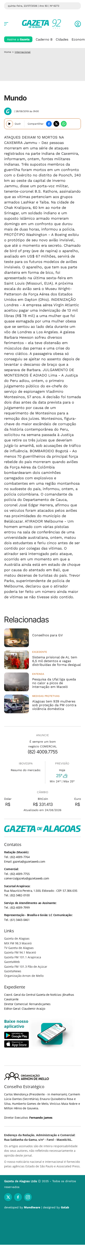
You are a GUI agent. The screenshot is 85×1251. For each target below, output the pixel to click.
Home (7, 52)
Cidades (62, 39)
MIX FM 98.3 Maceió (18, 943)
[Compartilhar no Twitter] (56, 124)
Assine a (18, 39)
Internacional (23, 52)
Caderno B (44, 39)
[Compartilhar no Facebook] (49, 124)
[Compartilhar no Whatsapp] (64, 124)
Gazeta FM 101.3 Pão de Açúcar (25, 967)
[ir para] (52, 1034)
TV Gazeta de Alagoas (19, 948)
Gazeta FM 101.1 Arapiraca (22, 957)
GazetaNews (12, 971)
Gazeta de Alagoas (17, 938)
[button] (78, 24)
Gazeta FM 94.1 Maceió (20, 952)
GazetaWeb (12, 962)
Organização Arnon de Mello (24, 976)
